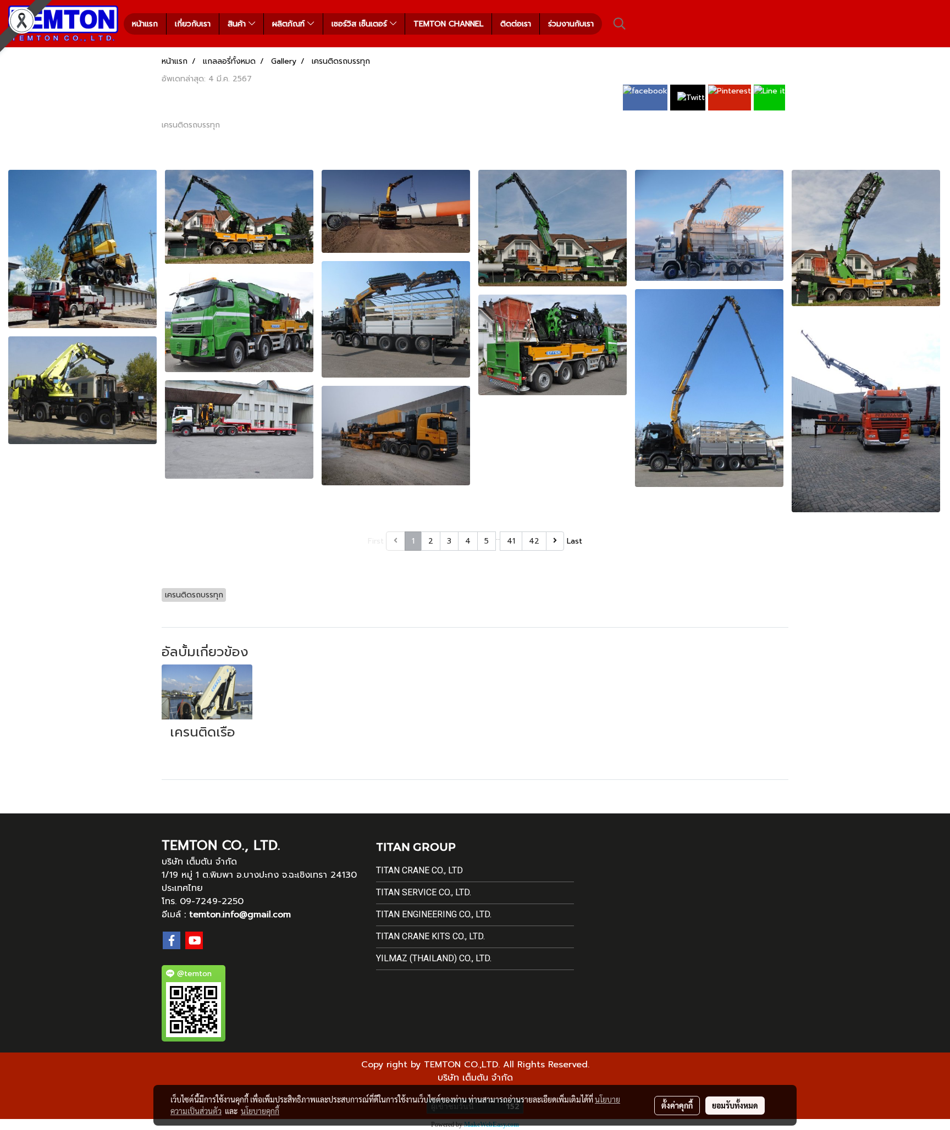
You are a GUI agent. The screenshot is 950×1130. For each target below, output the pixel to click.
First (376, 541)
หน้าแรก (145, 24)
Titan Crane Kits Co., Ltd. (430, 936)
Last (574, 541)
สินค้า (238, 24)
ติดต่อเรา (515, 24)
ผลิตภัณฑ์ (289, 24)
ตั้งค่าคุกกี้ (677, 1105)
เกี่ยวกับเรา (193, 24)
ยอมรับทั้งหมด (735, 1105)
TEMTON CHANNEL (448, 24)
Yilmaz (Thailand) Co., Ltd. (433, 958)
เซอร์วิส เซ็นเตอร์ (361, 24)
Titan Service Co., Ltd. (423, 892)
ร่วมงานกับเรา (571, 24)
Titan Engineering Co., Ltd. (433, 914)
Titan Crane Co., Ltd (419, 870)
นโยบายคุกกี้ (260, 1111)
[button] (619, 23)
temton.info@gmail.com (240, 914)
